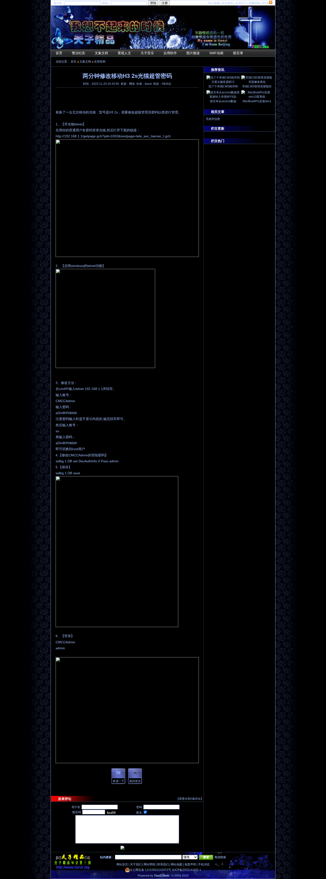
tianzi (148, 83)
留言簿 (238, 53)
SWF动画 (216, 53)
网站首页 (122, 864)
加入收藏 (214, 3)
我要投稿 (254, 3)
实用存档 (99, 61)
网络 (132, 83)
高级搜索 (220, 857)
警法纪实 (78, 53)
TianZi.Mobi (161, 875)
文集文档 (101, 53)
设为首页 (227, 3)
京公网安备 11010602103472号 (150, 870)
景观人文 (124, 53)
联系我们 (163, 864)
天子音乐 (147, 53)
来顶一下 (118, 781)
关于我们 (136, 864)
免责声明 (190, 864)
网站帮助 (149, 864)
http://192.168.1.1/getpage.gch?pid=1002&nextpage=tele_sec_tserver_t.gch (113, 136)
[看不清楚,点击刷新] (111, 812)
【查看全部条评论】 (190, 798)
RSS (265, 3)
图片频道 (193, 53)
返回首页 (135, 781)
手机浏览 (204, 864)
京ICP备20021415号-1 (186, 870)
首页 (59, 53)
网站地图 (176, 864)
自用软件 (170, 53)
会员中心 (241, 3)
